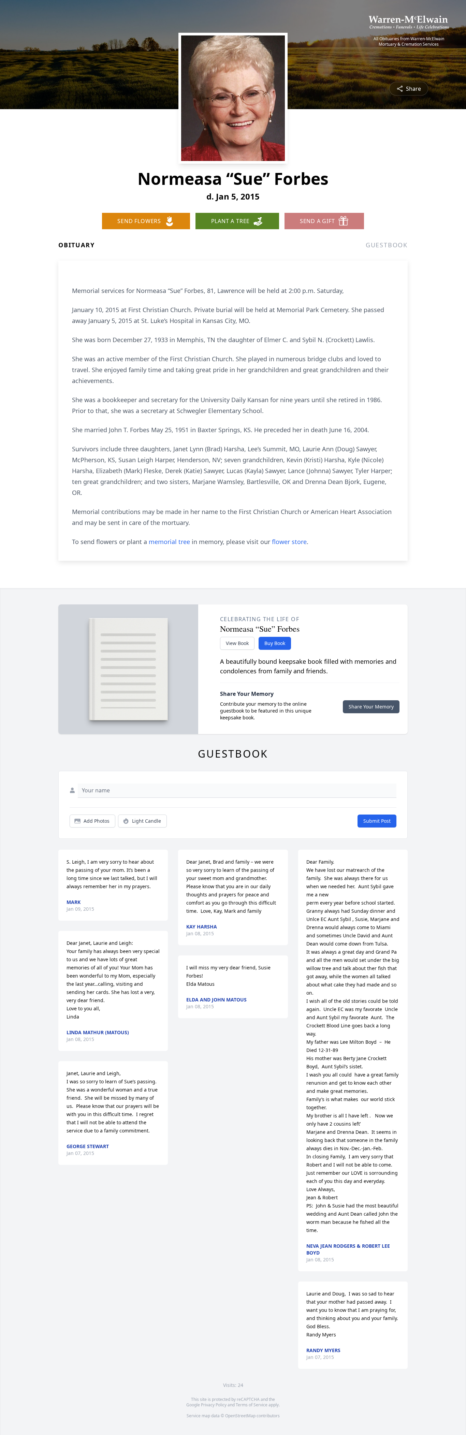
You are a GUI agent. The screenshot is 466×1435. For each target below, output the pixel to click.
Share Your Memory (371, 706)
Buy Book (274, 643)
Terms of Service (251, 1405)
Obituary (76, 245)
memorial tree (169, 542)
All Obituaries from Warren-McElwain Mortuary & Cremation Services (409, 41)
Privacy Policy (214, 1405)
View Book (237, 643)
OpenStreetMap (240, 1416)
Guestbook (387, 245)
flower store (289, 542)
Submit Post (377, 821)
